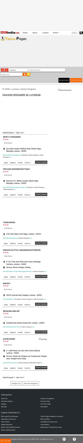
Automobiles (45, 424)
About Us (4, 398)
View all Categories (31, 383)
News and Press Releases (9, 416)
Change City (16, 383)
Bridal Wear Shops (35, 363)
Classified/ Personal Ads (49, 422)
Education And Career (8, 419)
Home (25, 33)
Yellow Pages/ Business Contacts (52, 416)
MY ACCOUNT (64, 80)
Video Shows (5, 422)
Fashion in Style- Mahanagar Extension (22, 250)
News (35, 33)
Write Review (8, 143)
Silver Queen (9, 339)
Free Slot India (45, 404)
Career (45, 33)
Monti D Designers (12, 137)
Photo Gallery (45, 419)
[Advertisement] (41, 15)
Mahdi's (6, 283)
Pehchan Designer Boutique (16, 169)
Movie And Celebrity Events (10, 427)
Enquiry (3, 404)
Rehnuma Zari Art (11, 311)
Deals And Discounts (8, 430)
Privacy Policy (45, 401)
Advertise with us (7, 401)
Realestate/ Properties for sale (51, 427)
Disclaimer (44, 407)
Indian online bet (6, 424)
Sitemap (4, 407)
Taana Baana (9, 222)
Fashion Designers (33, 155)
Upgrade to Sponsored (41, 162)
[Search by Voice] (25, 74)
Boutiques (24, 155)
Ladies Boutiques (8, 189)
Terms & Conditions (47, 398)
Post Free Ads (76, 80)
